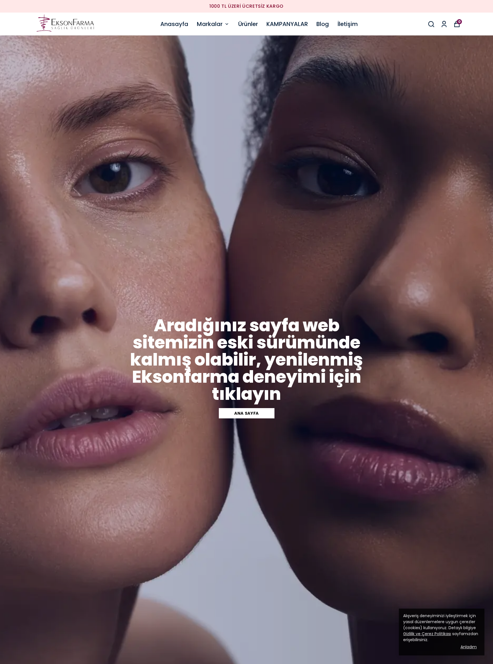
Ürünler (248, 24)
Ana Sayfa (246, 413)
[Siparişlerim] (444, 24)
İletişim (348, 24)
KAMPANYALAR (287, 24)
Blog (322, 24)
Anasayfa (174, 24)
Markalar (210, 24)
